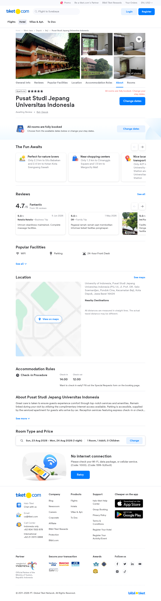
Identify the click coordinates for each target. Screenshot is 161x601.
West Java (28, 30)
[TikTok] (124, 571)
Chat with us (30, 507)
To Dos (74, 517)
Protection (54, 534)
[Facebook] (117, 563)
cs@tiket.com (31, 516)
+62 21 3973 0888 (33, 537)
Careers (53, 512)
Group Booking (100, 509)
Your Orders (131, 2)
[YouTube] (139, 563)
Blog (51, 500)
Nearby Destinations (97, 300)
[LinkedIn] (132, 563)
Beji (46, 30)
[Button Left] (134, 206)
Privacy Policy (99, 515)
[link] (129, 11)
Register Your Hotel (102, 529)
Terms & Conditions (98, 523)
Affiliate (52, 523)
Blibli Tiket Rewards (112, 2)
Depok (39, 30)
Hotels (74, 506)
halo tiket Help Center (100, 502)
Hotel (18, 30)
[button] (48, 319)
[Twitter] (124, 563)
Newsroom (54, 506)
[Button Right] (142, 206)
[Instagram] (117, 571)
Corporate (54, 517)
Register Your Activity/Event (100, 537)
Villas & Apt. (77, 512)
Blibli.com (54, 540)
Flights (74, 500)
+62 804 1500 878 (33, 529)
